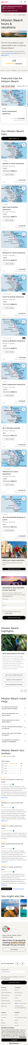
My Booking (4, 990)
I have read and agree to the (13, 612)
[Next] (27, 86)
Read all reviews (6, 888)
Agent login (4, 1006)
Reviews (3, 1022)
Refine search (13, 138)
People (16, 1020)
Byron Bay (10, 908)
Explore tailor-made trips (14, 569)
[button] (24, 144)
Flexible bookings (5, 1000)
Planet (16, 1022)
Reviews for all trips (18, 888)
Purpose (17, 1012)
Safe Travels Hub (5, 995)
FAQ (2, 1020)
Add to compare (9, 174)
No (22, 963)
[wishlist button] (24, 145)
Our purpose (14, 949)
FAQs (19, 70)
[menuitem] (4, 2)
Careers (16, 998)
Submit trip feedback (6, 992)
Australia (15, 14)
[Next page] (25, 106)
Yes (17, 963)
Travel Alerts (4, 998)
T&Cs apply (7, 978)
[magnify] (21, 2)
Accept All (14, 1040)
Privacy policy (18, 1000)
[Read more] (2, 15)
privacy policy (8, 613)
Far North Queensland (11, 53)
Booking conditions (6, 1003)
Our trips (8, 70)
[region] (14, 1035)
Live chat (3, 1017)
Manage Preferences (14, 1043)
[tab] (8, 86)
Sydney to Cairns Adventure (14, 679)
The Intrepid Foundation (21, 1017)
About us (17, 990)
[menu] (25, 2)
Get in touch (4, 1014)
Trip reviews (24, 70)
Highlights (14, 70)
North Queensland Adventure (14, 684)
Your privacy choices (21, 1003)
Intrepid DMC (18, 995)
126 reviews (18, 63)
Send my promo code (14, 617)
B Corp (16, 1014)
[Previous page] (21, 690)
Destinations (8, 14)
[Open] (14, 756)
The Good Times (18, 992)
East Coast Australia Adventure (14, 675)
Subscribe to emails (14, 982)
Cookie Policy (22, 1037)
